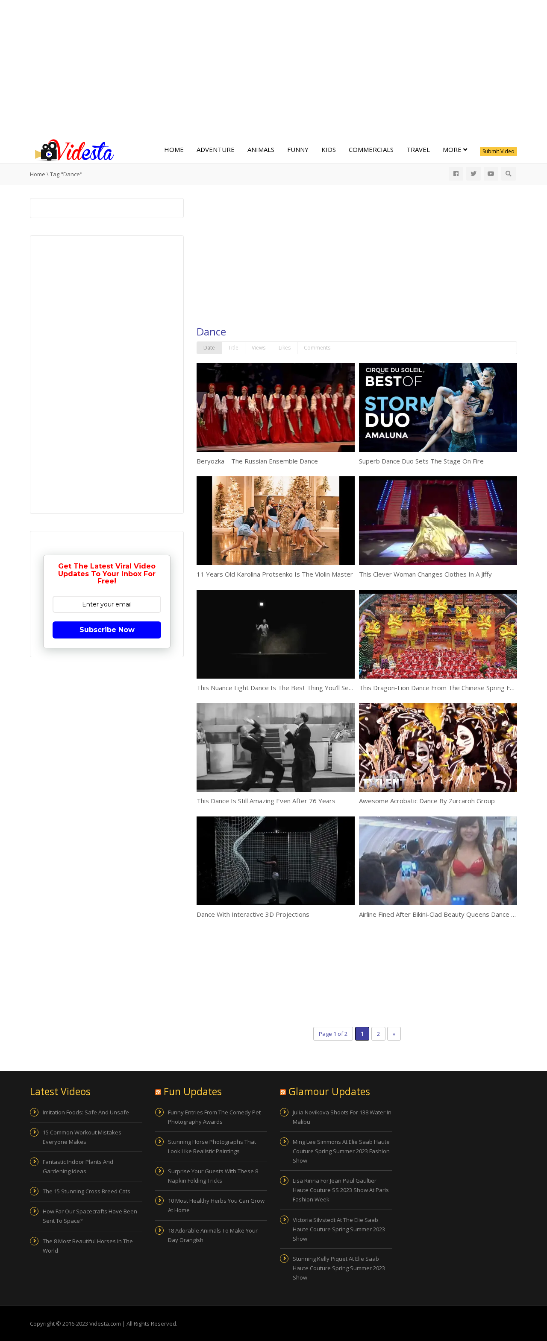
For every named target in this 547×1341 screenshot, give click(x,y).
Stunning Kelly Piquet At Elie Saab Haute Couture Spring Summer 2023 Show (339, 1268)
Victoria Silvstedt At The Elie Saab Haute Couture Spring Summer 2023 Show (339, 1229)
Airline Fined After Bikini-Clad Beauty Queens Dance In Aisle (445, 914)
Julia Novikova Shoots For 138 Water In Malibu (342, 1116)
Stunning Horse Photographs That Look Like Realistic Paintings (212, 1146)
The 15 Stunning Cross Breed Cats (86, 1191)
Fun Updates (193, 1091)
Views (258, 347)
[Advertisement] (273, 68)
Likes (285, 347)
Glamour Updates (329, 1091)
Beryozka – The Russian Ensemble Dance (257, 461)
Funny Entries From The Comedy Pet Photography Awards (214, 1116)
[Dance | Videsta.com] (72, 149)
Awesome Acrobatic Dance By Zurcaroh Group (427, 800)
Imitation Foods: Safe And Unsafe (86, 1112)
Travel (418, 149)
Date (209, 347)
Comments (317, 347)
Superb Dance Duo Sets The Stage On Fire (421, 461)
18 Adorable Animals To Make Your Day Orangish (213, 1235)
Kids (328, 149)
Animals (260, 149)
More (453, 149)
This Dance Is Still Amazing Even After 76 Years (266, 800)
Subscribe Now (107, 630)
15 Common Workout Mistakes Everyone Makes (82, 1137)
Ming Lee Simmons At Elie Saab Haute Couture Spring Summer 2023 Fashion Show (341, 1151)
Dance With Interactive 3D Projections (253, 914)
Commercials (371, 149)
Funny (298, 149)
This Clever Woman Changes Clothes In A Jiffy (425, 574)
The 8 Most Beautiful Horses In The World (88, 1245)
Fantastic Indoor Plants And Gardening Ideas (78, 1166)
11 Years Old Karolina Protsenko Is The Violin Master (275, 574)
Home (174, 149)
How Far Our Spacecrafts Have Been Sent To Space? (90, 1215)
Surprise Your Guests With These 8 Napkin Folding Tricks (213, 1175)
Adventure (216, 149)
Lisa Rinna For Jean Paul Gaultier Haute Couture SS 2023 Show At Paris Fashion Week (341, 1190)
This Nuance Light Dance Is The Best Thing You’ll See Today (285, 687)
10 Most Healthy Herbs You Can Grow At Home (216, 1205)
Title (233, 347)
